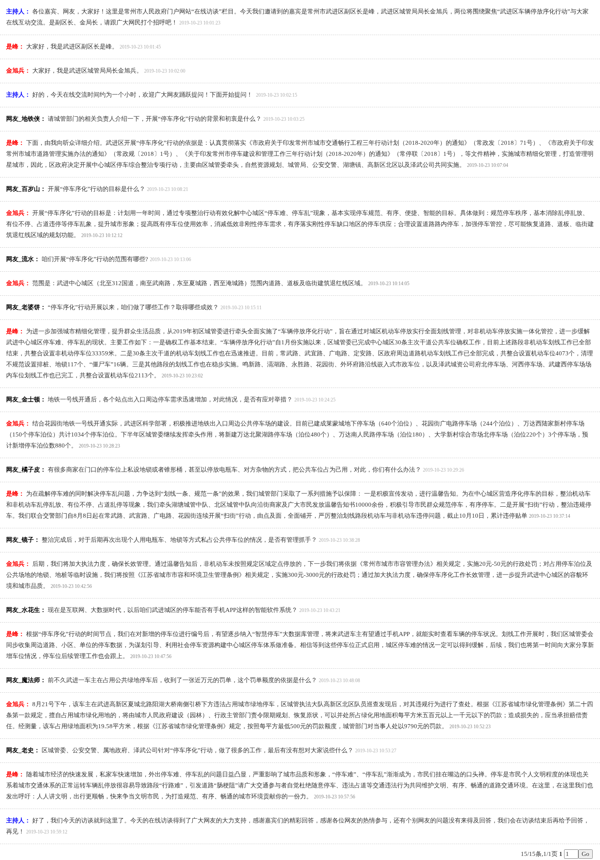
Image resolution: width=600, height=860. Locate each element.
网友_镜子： (23, 539)
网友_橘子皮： (26, 469)
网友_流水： (23, 259)
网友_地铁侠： (26, 118)
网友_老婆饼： (26, 307)
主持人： (18, 11)
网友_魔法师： (26, 680)
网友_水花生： (26, 610)
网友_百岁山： (26, 189)
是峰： (15, 46)
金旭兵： (18, 70)
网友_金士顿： (26, 399)
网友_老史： (23, 750)
